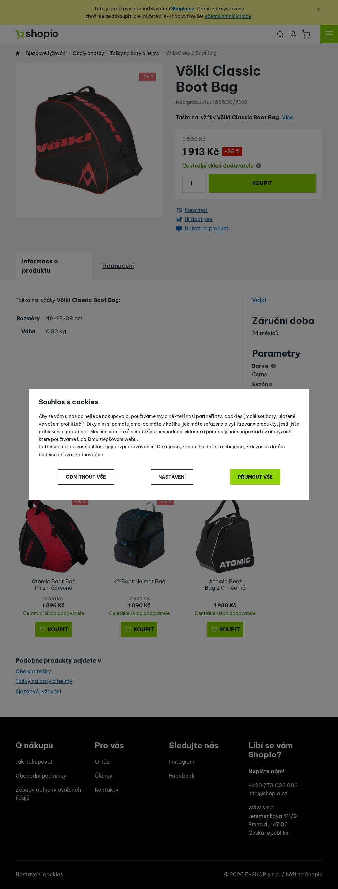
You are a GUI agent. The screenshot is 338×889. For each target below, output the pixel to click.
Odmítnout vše (86, 477)
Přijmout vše (255, 477)
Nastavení (172, 477)
